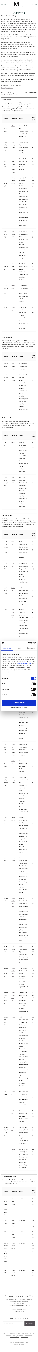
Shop (13, 126)
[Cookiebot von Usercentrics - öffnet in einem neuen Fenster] (28, 643)
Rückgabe (25, 1333)
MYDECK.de (24, 1337)
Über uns (5, 1333)
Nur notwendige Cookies (19, 707)
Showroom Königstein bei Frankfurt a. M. (19, 1305)
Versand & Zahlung (15, 1333)
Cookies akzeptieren (19, 702)
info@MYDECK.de (19, 1311)
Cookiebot (7, 95)
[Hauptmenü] (2, 4)
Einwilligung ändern (7, 88)
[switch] (33, 684)
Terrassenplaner (14, 1337)
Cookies (32, 1333)
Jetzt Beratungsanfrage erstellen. (19, 1301)
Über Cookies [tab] (31, 648)
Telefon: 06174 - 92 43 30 (19, 1309)
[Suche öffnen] (5, 4)
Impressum (20, 1335)
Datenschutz (28, 1335)
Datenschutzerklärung (24, 663)
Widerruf (8, 1335)
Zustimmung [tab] (7, 648)
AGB (14, 1335)
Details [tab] (19, 648)
